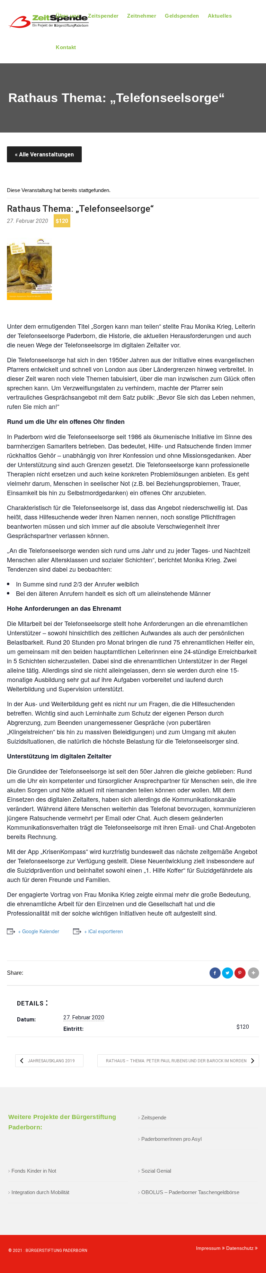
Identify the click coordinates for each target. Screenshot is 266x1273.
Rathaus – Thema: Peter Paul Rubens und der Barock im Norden (177, 1060)
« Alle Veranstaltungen (44, 154)
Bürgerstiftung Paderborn (56, 1250)
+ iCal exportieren (103, 931)
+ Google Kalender (38, 931)
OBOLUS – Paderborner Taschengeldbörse (190, 1192)
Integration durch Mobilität (40, 1192)
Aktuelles (220, 16)
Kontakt (66, 47)
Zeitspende (153, 1117)
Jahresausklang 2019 (51, 1060)
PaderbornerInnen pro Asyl (171, 1139)
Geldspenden (182, 16)
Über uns (67, 16)
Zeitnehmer (141, 16)
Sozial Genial (156, 1171)
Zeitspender (103, 16)
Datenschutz (240, 1248)
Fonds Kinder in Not (33, 1171)
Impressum (209, 1248)
